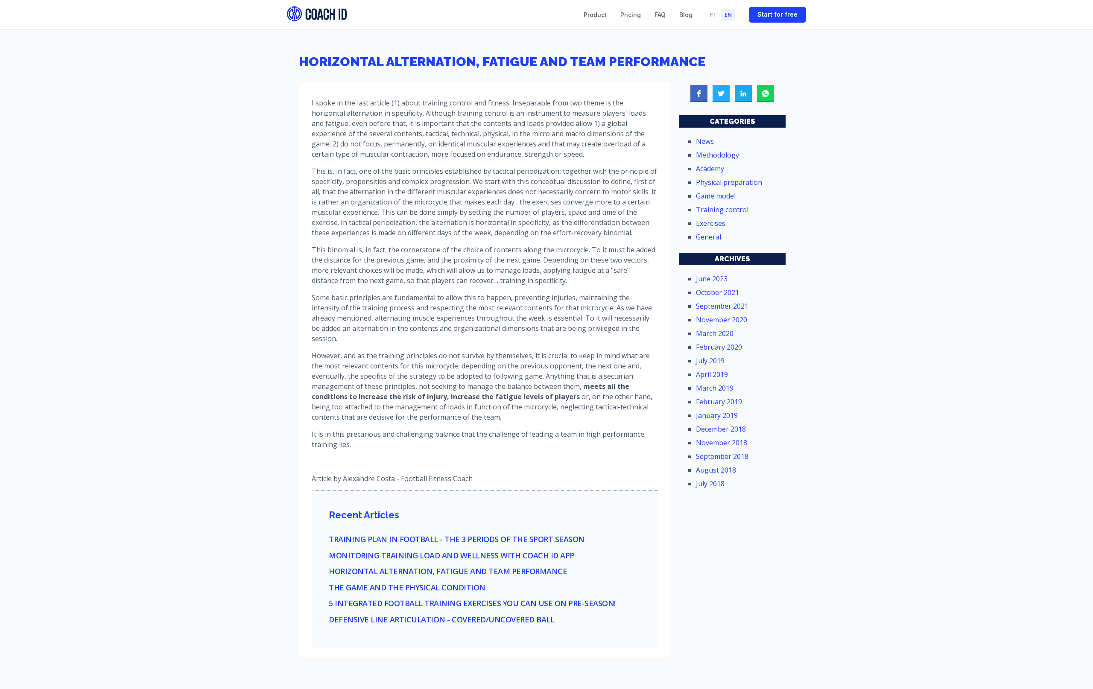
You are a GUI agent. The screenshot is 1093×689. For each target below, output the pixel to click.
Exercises (710, 223)
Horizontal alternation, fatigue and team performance (448, 571)
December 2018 (721, 429)
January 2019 (717, 415)
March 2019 (715, 388)
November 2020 (721, 319)
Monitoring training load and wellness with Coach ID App (451, 556)
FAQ (660, 14)
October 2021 (717, 292)
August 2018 (716, 470)
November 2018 (721, 442)
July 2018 (710, 483)
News (705, 141)
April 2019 (712, 374)
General (708, 237)
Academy (710, 168)
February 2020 (719, 347)
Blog (686, 14)
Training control (722, 209)
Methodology (717, 155)
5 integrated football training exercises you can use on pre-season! (472, 603)
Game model (716, 196)
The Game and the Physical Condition (407, 588)
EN (728, 14)
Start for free (777, 14)
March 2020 (715, 333)
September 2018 (722, 456)
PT (713, 14)
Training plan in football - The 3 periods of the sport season (456, 539)
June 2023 (712, 278)
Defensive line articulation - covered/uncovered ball (441, 620)
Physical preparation (729, 182)
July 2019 (710, 360)
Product (595, 14)
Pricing (630, 14)
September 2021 (722, 306)
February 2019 (719, 401)
